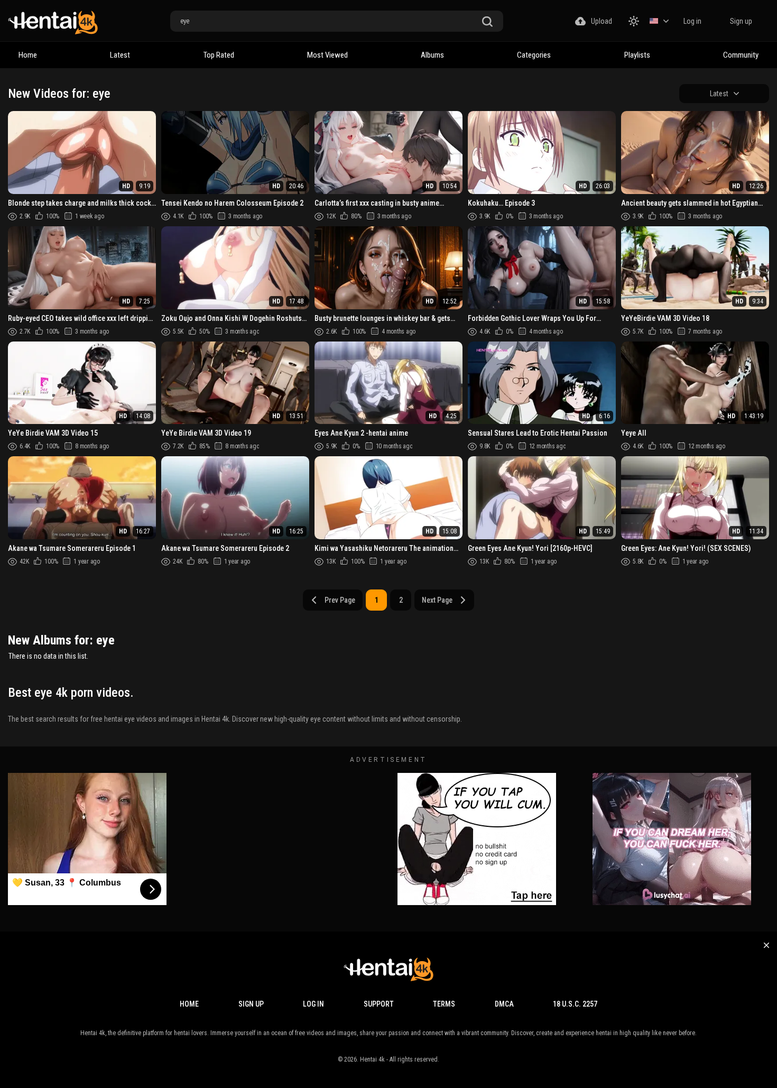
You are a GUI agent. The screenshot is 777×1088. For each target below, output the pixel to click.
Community (740, 55)
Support (379, 1004)
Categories (534, 55)
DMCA (504, 1004)
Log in (692, 21)
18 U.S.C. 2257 (575, 1004)
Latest (120, 55)
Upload (601, 21)
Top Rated (219, 55)
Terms (444, 1004)
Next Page (437, 600)
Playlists (637, 55)
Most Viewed (327, 55)
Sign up (741, 21)
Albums (432, 55)
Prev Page (340, 600)
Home (27, 55)
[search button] (487, 22)
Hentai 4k (372, 1059)
